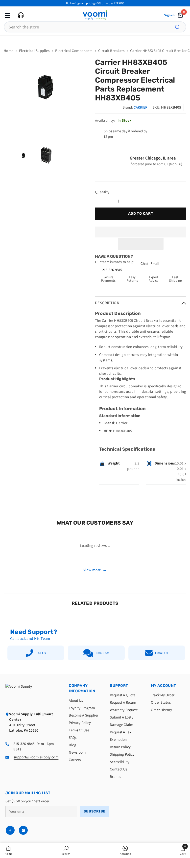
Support (119, 685)
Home (8, 50)
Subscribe (94, 811)
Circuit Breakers (111, 50)
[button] (141, 244)
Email (154, 263)
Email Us (161, 653)
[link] (66, 850)
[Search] (180, 27)
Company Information (82, 688)
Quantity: (103, 191)
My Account (163, 685)
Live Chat (102, 653)
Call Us (41, 653)
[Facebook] (10, 830)
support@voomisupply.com (36, 757)
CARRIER (140, 107)
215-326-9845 (112, 269)
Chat (144, 263)
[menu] (7, 15)
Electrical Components (73, 50)
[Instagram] (23, 830)
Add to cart (139, 213)
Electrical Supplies (34, 50)
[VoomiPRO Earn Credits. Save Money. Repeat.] (95, 39)
